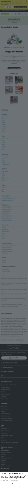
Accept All (7, 486)
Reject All (20, 486)
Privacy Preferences (14, 483)
